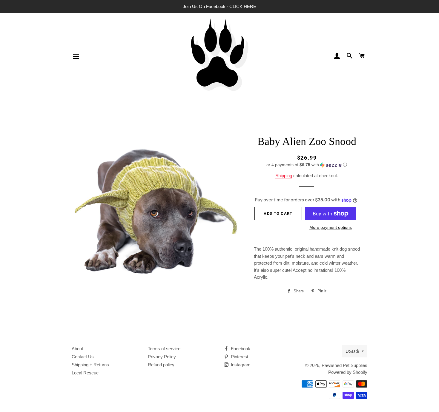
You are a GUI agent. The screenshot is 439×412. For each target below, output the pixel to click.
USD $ (352, 351)
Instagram (240, 364)
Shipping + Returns (90, 364)
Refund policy (161, 364)
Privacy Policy (162, 356)
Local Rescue (85, 372)
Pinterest (239, 356)
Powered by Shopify (347, 372)
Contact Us (83, 356)
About (77, 348)
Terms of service (164, 348)
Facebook (240, 348)
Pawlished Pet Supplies (344, 365)
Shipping (283, 175)
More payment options (330, 227)
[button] (307, 165)
